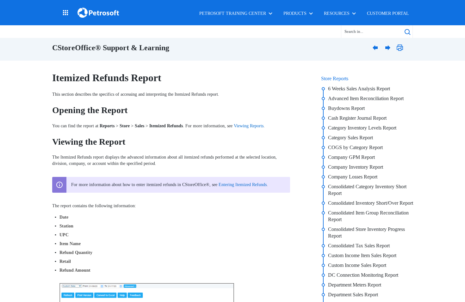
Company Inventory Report (355, 167)
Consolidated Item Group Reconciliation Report (368, 216)
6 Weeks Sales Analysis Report (359, 88)
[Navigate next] (389, 47)
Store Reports (334, 78)
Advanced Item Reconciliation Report (366, 98)
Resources (337, 13)
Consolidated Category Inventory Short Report (367, 190)
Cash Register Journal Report (357, 118)
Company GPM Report (351, 157)
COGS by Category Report (355, 147)
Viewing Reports (249, 126)
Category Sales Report (350, 137)
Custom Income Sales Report (357, 265)
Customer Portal (388, 13)
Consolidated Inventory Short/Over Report (370, 203)
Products (295, 13)
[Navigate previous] (376, 47)
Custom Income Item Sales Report (362, 255)
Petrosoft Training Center (232, 13)
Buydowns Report (346, 108)
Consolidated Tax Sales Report (359, 245)
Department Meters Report (354, 284)
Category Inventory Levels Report (362, 127)
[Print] (402, 47)
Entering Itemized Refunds (243, 184)
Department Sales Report (353, 294)
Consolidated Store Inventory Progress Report (366, 232)
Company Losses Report (352, 176)
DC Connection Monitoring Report (363, 275)
